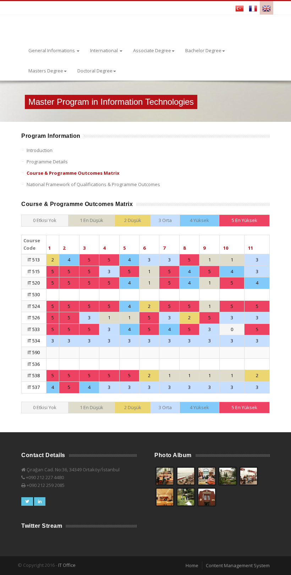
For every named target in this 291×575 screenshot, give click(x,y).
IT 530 (34, 294)
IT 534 (34, 340)
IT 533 (34, 329)
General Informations (52, 50)
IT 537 (34, 387)
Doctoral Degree (94, 70)
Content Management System (238, 565)
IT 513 (34, 259)
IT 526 (34, 317)
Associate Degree (152, 50)
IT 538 (34, 375)
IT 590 (34, 352)
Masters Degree (45, 70)
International (104, 50)
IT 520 (34, 283)
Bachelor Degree (203, 50)
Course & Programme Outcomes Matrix (73, 173)
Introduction (40, 150)
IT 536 (34, 364)
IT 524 (34, 306)
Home (192, 565)
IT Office (67, 565)
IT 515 (34, 271)
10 (225, 248)
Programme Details (47, 161)
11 (250, 248)
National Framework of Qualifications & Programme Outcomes (93, 184)
